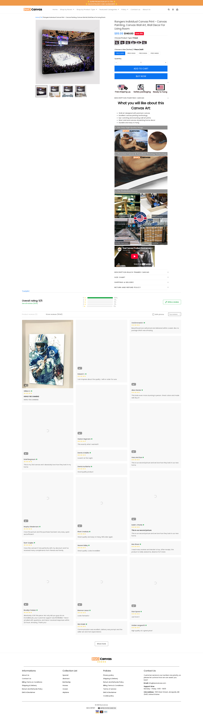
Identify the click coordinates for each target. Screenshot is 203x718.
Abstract (66, 678)
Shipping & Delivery (29, 685)
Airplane (66, 692)
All (41, 17)
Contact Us (26, 678)
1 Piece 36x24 (143, 53)
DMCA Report (90, 708)
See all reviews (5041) (30, 303)
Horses (65, 685)
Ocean (65, 689)
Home (55, 9)
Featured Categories (108, 9)
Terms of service (109, 689)
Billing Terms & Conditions (32, 682)
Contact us (135, 9)
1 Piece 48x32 (154, 53)
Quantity (118, 58)
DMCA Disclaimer (28, 692)
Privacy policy (108, 675)
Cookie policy (108, 696)
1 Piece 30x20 (131, 53)
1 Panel (135, 38)
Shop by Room (66, 9)
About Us (146, 9)
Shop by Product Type (86, 9)
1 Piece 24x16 (138, 49)
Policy (123, 9)
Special (65, 675)
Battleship (67, 682)
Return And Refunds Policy (32, 689)
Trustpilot (25, 291)
